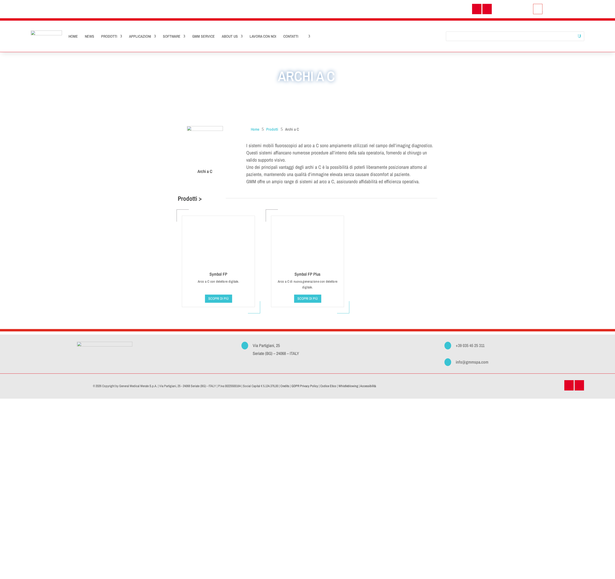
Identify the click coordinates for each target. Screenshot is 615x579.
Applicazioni (140, 36)
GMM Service (203, 36)
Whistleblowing (348, 386)
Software (171, 36)
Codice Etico (328, 386)
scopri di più (218, 298)
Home (73, 36)
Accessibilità (368, 386)
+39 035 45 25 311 (470, 345)
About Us (230, 36)
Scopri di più (307, 298)
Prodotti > (190, 198)
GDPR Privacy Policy (304, 386)
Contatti (290, 36)
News (89, 36)
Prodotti (109, 36)
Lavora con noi (263, 36)
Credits (284, 386)
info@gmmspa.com (472, 362)
